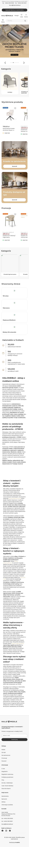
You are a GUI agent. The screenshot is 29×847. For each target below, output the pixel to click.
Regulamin (5, 771)
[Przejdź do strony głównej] (7, 15)
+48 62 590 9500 (9, 3)
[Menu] (3, 20)
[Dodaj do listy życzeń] (15, 108)
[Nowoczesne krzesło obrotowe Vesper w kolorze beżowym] (10, 114)
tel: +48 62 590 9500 (7, 818)
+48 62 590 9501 (22, 3)
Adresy (3, 802)
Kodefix (17, 842)
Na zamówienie (6, 755)
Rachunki (4, 799)
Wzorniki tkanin (6, 788)
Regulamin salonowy (7, 774)
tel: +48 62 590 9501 (7, 821)
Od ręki (4, 752)
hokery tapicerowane (18, 643)
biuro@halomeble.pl (14, 5)
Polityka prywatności (7, 777)
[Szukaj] (25, 20)
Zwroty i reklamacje (7, 783)
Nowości (4, 761)
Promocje (4, 758)
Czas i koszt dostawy (7, 785)
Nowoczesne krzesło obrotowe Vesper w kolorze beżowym (9, 129)
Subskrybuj (14, 739)
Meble (3, 749)
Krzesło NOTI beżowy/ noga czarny (9, 236)
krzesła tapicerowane (15, 498)
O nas (3, 768)
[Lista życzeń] (21, 14)
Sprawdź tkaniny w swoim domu (14, 10)
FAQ (3, 780)
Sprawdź (14, 166)
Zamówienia (5, 796)
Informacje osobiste (7, 804)
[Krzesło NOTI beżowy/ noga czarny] (10, 221)
